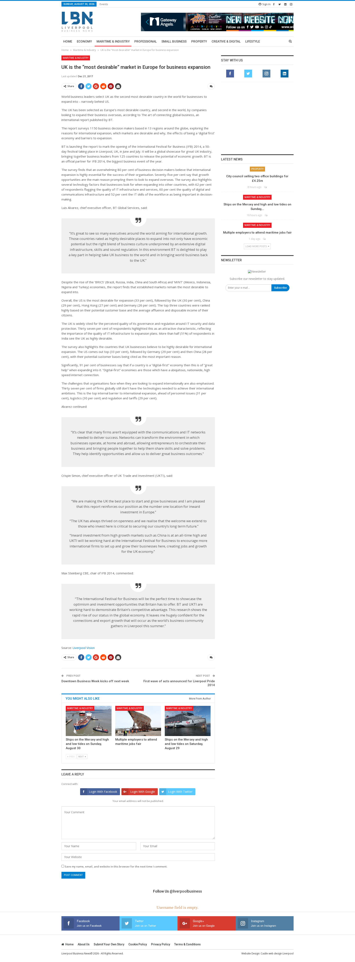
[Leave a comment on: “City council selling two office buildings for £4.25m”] (265, 187)
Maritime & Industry (113, 41)
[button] (217, 22)
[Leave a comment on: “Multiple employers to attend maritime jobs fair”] (264, 239)
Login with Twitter (180, 792)
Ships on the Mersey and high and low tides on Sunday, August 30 (87, 744)
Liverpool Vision (84, 648)
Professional (145, 41)
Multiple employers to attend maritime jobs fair (257, 232)
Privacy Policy (160, 944)
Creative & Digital (226, 41)
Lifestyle (252, 41)
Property (199, 41)
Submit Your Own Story (109, 944)
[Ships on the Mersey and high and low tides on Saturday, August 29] (188, 721)
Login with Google (142, 792)
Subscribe (280, 287)
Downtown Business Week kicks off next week (95, 681)
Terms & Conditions (187, 944)
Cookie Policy (137, 944)
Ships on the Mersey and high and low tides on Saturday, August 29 (186, 744)
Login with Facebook (103, 792)
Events (104, 4)
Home (67, 41)
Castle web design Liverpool (277, 953)
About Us (84, 944)
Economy (84, 41)
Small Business (174, 41)
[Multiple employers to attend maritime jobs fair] (138, 721)
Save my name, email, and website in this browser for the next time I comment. (116, 866)
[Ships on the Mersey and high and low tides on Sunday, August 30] (89, 721)
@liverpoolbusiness (186, 891)
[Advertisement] (257, 118)
